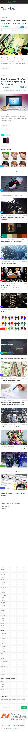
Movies (3, 686)
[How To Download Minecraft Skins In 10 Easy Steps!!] (14, 322)
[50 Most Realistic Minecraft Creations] (14, 415)
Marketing (4, 646)
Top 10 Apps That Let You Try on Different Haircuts (12, 172)
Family (3, 592)
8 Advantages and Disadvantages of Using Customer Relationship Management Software (13, 403)
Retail (3, 620)
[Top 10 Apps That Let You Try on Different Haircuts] (14, 159)
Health (3, 605)
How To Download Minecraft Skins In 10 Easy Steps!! (13, 335)
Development (5, 636)
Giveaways (4, 641)
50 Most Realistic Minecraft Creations (11, 426)
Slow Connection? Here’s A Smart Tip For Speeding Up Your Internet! (13, 81)
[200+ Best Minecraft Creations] (14, 252)
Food (2, 597)
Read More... (5, 68)
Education (4, 666)
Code (2, 664)
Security (3, 651)
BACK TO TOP (24, 730)
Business (4, 17)
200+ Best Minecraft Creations (9, 263)
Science (3, 671)
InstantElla (3, 508)
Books (3, 684)
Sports (3, 692)
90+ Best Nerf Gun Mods (7, 311)
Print (2, 618)
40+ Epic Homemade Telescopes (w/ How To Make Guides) (12, 218)
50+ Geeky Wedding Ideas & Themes (11, 380)
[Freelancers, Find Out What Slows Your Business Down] (14, 44)
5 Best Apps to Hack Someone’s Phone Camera (13, 358)
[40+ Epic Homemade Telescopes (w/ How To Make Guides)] (14, 206)
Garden (3, 602)
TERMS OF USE (14, 728)
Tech (6, 75)
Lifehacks (4, 613)
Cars (2, 579)
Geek (2, 75)
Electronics (4, 590)
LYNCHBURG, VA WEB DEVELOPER (18, 725)
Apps (2, 572)
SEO (2, 653)
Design (3, 582)
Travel (3, 623)
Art (2, 681)
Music (2, 689)
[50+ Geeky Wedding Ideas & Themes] (14, 369)
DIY (2, 585)
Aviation (3, 574)
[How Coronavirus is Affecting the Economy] (14, 459)
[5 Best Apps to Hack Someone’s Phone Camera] (14, 347)
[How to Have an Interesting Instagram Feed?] (14, 437)
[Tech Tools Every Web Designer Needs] (14, 230)
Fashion (3, 595)
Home (2, 643)
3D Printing (4, 661)
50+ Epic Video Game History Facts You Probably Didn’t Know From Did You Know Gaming (12, 287)
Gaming (3, 600)
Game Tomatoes (5, 506)
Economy (3, 587)
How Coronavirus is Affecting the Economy (12, 471)
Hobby (3, 610)
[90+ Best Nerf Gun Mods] (14, 300)
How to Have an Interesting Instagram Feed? (13, 448)
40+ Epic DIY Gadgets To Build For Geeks (12, 195)
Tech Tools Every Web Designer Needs (11, 241)
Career (3, 577)
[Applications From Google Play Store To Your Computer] (14, 482)
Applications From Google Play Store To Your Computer (13, 494)
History (3, 608)
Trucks (3, 625)
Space (3, 674)
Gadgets (3, 638)
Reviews (3, 648)
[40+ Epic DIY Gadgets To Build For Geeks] (14, 184)
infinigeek (7, 26)
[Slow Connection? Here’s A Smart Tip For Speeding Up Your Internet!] (14, 102)
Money (3, 615)
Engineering (4, 669)
